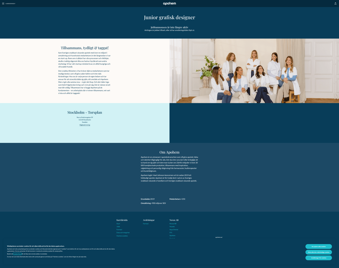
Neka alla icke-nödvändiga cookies (318, 252)
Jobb (118, 226)
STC (171, 232)
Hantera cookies (122, 236)
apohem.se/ (218, 237)
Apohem (172, 235)
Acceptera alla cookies (319, 246)
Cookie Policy (17, 254)
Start (118, 224)
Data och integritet (123, 232)
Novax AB (173, 224)
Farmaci (119, 229)
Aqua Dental (174, 229)
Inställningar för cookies (318, 258)
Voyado (172, 226)
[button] (335, 3)
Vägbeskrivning (84, 125)
